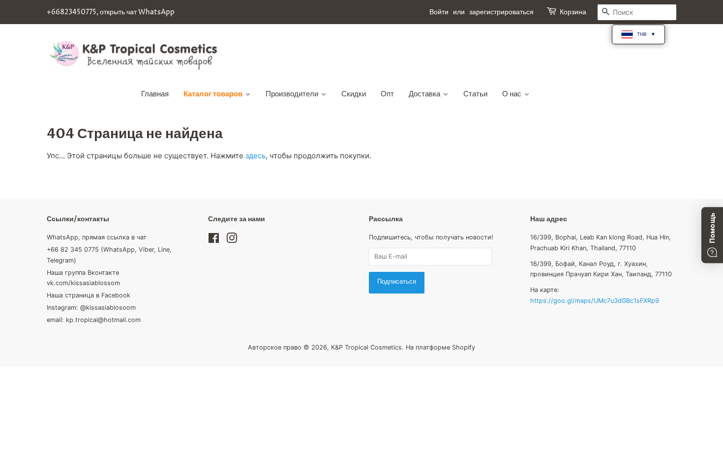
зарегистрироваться (501, 12)
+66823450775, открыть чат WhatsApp (111, 12)
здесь (255, 155)
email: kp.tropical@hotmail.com (94, 319)
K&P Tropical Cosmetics (366, 347)
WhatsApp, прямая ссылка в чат (97, 237)
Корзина (573, 12)
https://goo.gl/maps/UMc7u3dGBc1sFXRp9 (594, 300)
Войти (439, 12)
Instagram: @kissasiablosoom (91, 307)
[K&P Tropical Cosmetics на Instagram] (231, 240)
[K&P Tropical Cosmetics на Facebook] (213, 240)
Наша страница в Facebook (88, 295)
